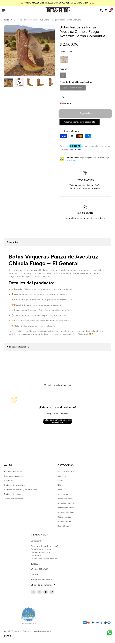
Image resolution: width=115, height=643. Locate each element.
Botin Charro (63, 526)
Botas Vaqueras (65, 498)
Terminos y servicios (13, 498)
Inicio (6, 20)
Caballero (62, 476)
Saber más (70, 160)
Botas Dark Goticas (66, 503)
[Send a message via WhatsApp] (110, 632)
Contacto (8, 480)
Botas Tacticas (64, 517)
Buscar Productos (66, 471)
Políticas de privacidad (14, 485)
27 (64, 75)
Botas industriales (66, 512)
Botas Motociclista (66, 508)
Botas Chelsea (64, 521)
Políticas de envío (12, 494)
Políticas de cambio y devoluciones (20, 490)
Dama (60, 480)
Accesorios (63, 494)
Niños (60, 485)
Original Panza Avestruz (72, 87)
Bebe (60, 490)
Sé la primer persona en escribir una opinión (57, 421)
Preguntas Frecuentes (14, 476)
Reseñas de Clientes (13, 471)
